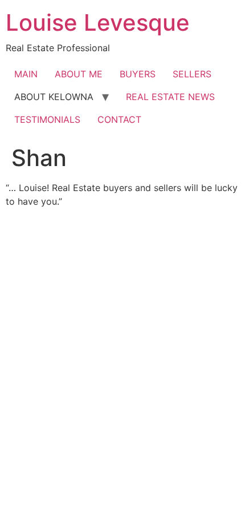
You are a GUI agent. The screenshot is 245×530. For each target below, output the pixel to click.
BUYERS (138, 74)
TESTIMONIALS (47, 119)
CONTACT (119, 119)
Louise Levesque (98, 22)
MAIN (26, 74)
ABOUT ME (79, 74)
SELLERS (192, 74)
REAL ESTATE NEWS (170, 96)
